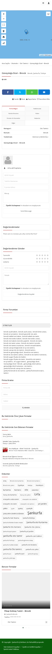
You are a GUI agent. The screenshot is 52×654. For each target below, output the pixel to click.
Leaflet (42, 55)
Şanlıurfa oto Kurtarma (36, 522)
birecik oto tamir (36, 341)
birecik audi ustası (25, 332)
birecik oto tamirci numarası (14, 345)
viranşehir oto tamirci (27, 504)
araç (4, 481)
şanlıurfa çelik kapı (9, 558)
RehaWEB (32, 642)
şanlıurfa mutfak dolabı (10, 545)
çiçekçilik (29, 508)
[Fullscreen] (3, 24)
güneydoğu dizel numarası (13, 366)
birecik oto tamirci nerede (30, 343)
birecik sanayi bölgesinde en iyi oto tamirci (19, 348)
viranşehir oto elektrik (29, 499)
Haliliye (30, 485)
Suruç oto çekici (25, 495)
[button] (23, 627)
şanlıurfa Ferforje (8, 540)
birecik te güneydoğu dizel (13, 352)
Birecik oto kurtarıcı (33, 481)
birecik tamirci (30, 350)
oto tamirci (28, 366)
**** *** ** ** (15, 617)
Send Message (26, 211)
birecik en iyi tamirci (11, 334)
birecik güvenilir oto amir (28, 334)
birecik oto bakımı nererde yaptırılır (16, 341)
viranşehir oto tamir (10, 504)
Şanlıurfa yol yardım (26, 531)
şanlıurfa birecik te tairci (35, 371)
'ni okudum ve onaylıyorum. (23, 205)
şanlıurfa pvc (7, 554)
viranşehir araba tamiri (11, 499)
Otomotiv (14, 63)
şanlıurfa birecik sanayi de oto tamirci (17, 368)
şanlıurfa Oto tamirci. (12, 549)
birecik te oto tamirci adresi (13, 355)
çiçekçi (20, 508)
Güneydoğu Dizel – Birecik (39, 63)
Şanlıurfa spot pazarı (9, 531)
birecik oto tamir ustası (12, 343)
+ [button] (3, 13)
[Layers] (48, 14)
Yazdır (16, 99)
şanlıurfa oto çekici (32, 549)
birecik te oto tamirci (31, 352)
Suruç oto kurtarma (10, 495)
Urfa (37, 494)
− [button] (3, 18)
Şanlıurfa (34, 513)
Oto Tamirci (24, 63)
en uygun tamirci (20, 361)
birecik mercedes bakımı (12, 339)
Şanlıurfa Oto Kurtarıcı (12, 527)
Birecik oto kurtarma (16, 481)
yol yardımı (42, 504)
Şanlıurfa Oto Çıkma (32, 527)
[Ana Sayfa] (3, 37)
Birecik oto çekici (8, 485)
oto (26, 489)
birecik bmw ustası (39, 332)
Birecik (45, 133)
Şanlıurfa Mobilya (29, 518)
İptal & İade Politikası (11, 649)
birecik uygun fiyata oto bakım (15, 357)
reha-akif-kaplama (14, 168)
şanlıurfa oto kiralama (29, 545)
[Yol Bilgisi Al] (3, 43)
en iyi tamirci (8, 361)
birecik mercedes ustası (31, 339)
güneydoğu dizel (33, 361)
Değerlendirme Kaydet (26, 294)
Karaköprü (39, 485)
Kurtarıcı (17, 490)
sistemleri (35, 490)
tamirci (6, 373)
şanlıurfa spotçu (33, 554)
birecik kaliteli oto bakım (12, 336)
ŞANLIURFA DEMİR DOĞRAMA (13, 514)
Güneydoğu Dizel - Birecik (13, 364)
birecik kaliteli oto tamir (30, 336)
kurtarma (7, 490)
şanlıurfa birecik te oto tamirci (14, 371)
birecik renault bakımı (33, 345)
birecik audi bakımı (10, 332)
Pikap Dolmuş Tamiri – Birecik (17, 611)
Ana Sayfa (5, 63)
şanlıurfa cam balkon (34, 536)
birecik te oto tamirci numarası (35, 355)
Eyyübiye (21, 485)
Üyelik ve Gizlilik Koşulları (31, 647)
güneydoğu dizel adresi (32, 364)
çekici (5, 508)
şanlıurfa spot (19, 554)
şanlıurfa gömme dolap (25, 540)
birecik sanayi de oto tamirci (14, 350)
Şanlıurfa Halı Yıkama (11, 518)
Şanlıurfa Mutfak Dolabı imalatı (13, 522)
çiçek (12, 508)
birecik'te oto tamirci (33, 359)
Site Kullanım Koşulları (12, 647)
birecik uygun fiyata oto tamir (14, 359)
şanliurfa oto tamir (12, 535)
